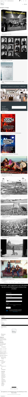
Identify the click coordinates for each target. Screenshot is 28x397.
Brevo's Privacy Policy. (15, 311)
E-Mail (7, 299)
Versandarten (3, 317)
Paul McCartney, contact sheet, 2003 (7, 60)
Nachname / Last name (9, 296)
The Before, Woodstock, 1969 (6, 216)
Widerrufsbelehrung (3, 319)
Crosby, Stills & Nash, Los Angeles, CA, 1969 (8, 279)
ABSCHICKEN (8, 307)
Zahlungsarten (3, 316)
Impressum (2, 315)
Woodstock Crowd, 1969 (5, 237)
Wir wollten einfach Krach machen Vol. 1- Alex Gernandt (10, 154)
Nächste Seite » (22, 282)
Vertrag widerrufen (3, 318)
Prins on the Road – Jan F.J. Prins (6, 34)
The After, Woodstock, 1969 (6, 195)
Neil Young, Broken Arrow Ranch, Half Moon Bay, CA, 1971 (10, 258)
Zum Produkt (4, 35)
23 (19, 282)
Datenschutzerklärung (3, 320)
